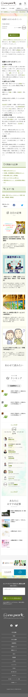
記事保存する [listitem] (14, 35)
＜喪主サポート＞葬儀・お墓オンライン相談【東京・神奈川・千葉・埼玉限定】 (14, 278)
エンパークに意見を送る (13, 598)
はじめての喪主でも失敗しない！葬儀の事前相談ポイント (14, 348)
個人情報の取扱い (14, 671)
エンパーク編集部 (17, 27)
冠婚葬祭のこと (20, 8)
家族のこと (14, 650)
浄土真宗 (4, 104)
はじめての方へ (14, 664)
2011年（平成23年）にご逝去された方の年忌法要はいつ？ (18, 403)
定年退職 (14, 632)
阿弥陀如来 (21, 106)
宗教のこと (14, 647)
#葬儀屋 (7, 197)
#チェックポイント (14, 195)
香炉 (3, 66)
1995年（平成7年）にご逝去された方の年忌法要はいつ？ (18, 391)
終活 (14, 636)
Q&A (14, 654)
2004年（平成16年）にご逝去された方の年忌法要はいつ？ (18, 414)
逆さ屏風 (10, 119)
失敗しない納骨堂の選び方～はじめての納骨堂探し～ (14, 313)
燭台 (18, 70)
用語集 (14, 657)
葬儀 (20, 83)
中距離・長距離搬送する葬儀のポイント (14, 173)
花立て (23, 75)
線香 (10, 73)
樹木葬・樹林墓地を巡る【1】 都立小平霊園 (18, 511)
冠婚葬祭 (14, 643)
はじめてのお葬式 (14, 11)
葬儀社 (19, 50)
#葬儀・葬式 (5, 195)
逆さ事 (20, 123)
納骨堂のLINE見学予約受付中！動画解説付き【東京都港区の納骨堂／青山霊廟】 (14, 238)
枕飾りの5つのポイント (10, 170)
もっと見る (14, 424)
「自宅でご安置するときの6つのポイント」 (13, 39)
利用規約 (14, 668)
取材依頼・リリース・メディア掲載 (14, 679)
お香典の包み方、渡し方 (16, 531)
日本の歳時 (11, 8)
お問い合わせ (14, 675)
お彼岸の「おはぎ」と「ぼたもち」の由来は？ (18, 520)
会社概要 (14, 661)
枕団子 (20, 92)
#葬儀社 (12, 197)
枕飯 (10, 92)
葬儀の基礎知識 (22, 11)
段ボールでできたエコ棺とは (11, 177)
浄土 (10, 108)
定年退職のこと (4, 8)
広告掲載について (14, 682)
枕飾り (14, 41)
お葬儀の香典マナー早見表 (16, 540)
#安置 (21, 195)
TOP (1, 11)
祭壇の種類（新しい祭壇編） (11, 175)
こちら (9, 603)
